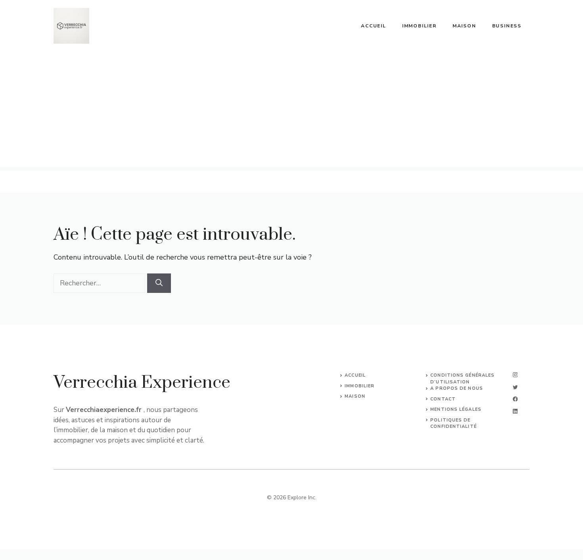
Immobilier (419, 26)
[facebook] (515, 399)
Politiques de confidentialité (453, 423)
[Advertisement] (291, 111)
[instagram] (515, 374)
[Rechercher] (159, 283)
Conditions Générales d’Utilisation (462, 378)
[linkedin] (515, 411)
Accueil (373, 26)
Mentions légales (455, 409)
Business (507, 26)
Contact (443, 399)
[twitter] (515, 387)
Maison (464, 26)
